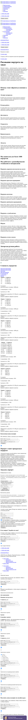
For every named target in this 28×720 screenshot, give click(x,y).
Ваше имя (3, 438)
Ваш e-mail (3, 441)
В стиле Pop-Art (4, 273)
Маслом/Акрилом (5, 272)
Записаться (3, 584)
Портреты (5, 8)
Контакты (5, 11)
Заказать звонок (4, 18)
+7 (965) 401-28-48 (5, 13)
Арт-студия (5, 558)
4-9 (3, 654)
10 (5, 657)
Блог (4, 10)
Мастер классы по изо (11, 562)
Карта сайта (6, 563)
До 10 (4, 656)
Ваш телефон (4, 440)
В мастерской (6, 7)
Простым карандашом (6, 268)
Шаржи (2, 276)
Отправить (3, 443)
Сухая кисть (3, 274)
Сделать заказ (4, 54)
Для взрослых (9, 29)
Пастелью (3, 271)
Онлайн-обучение (7, 6)
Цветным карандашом (6, 269)
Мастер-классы (6, 5)
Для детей (8, 30)
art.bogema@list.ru (5, 40)
